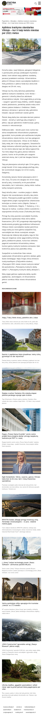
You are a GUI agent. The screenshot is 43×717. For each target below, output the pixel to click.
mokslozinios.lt (29, 709)
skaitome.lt (17, 709)
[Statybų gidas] (9, 5)
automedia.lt (7, 709)
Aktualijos (13, 21)
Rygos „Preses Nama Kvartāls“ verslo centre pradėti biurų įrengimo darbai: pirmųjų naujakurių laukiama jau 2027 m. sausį (20, 436)
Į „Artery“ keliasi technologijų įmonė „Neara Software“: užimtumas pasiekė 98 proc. (18, 564)
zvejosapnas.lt (8, 712)
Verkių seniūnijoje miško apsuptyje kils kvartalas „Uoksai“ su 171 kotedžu (20, 604)
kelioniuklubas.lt (30, 707)
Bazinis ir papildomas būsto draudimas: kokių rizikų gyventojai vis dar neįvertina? (21, 355)
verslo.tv (19, 707)
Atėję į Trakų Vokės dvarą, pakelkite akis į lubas (20, 318)
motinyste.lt (19, 712)
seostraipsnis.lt (31, 712)
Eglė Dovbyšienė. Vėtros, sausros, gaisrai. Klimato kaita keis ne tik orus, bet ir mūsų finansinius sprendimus (21, 479)
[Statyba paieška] (36, 4)
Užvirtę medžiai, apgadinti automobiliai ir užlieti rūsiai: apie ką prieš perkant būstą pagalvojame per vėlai (21, 687)
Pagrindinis (5, 21)
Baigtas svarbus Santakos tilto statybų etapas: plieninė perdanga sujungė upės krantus (19, 394)
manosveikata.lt (8, 707)
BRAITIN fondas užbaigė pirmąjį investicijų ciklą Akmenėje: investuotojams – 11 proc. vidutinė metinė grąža (20, 522)
